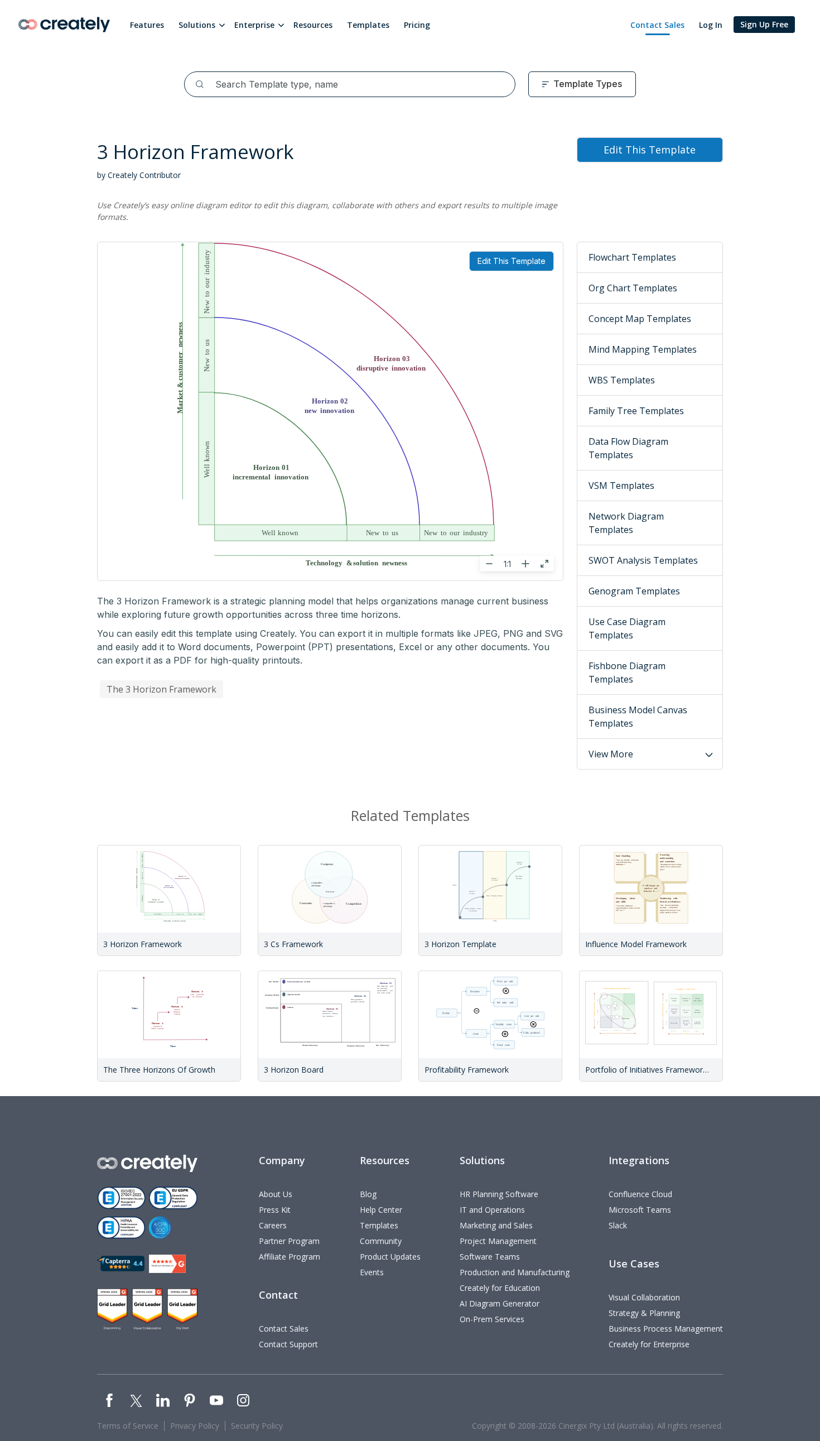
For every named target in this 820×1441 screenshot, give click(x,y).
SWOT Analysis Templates (643, 560)
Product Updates (390, 1256)
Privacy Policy (194, 1425)
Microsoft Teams (640, 1209)
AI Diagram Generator (499, 1303)
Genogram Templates (634, 591)
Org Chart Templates (633, 288)
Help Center (381, 1209)
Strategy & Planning (644, 1313)
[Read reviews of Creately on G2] (167, 1264)
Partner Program (289, 1241)
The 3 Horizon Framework (161, 689)
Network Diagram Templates (626, 523)
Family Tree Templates (636, 411)
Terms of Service (127, 1425)
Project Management (498, 1241)
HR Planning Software (499, 1194)
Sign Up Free (764, 24)
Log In (710, 25)
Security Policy (257, 1425)
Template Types (587, 83)
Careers (273, 1225)
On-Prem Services (492, 1319)
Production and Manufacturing (515, 1272)
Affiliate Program (289, 1256)
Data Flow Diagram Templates (628, 448)
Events (372, 1272)
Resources (312, 25)
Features (147, 25)
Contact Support (288, 1344)
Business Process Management (666, 1328)
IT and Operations (492, 1209)
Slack (618, 1225)
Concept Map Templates (640, 319)
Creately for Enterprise (649, 1344)
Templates (368, 25)
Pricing (417, 25)
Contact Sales (657, 25)
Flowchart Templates (632, 257)
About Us (275, 1194)
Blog (368, 1194)
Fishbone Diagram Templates (627, 672)
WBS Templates (622, 380)
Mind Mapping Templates (643, 349)
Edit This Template (511, 261)
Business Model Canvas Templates (638, 716)
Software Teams (490, 1256)
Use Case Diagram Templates (627, 628)
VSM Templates (621, 485)
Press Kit (275, 1209)
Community (381, 1241)
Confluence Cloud (640, 1194)
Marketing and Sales (496, 1225)
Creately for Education (500, 1288)
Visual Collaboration (644, 1297)
